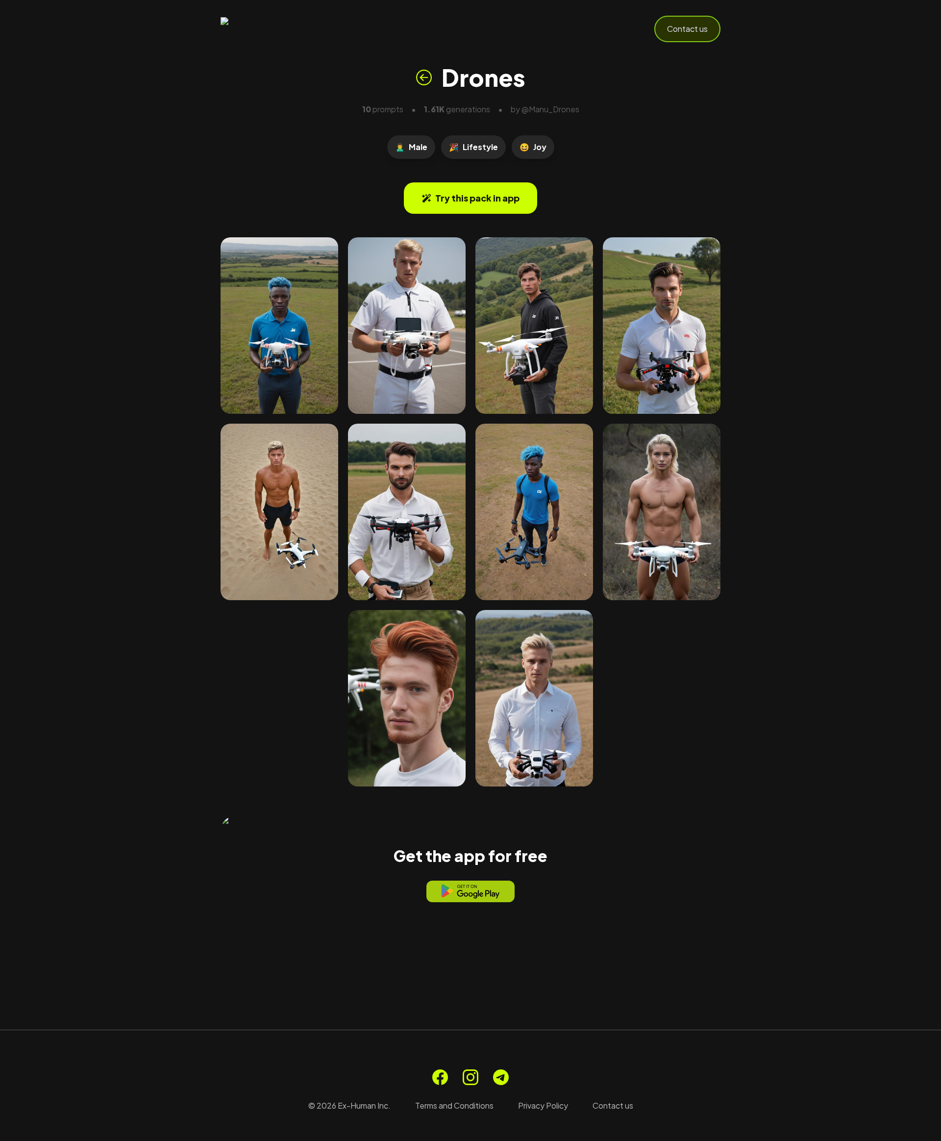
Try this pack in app (477, 197)
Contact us (687, 29)
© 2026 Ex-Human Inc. (349, 1105)
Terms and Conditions (454, 1105)
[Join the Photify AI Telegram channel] (501, 1077)
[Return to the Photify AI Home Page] (269, 29)
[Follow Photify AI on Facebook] (440, 1077)
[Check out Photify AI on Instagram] (470, 1077)
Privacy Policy (543, 1105)
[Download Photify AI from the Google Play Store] (470, 891)
